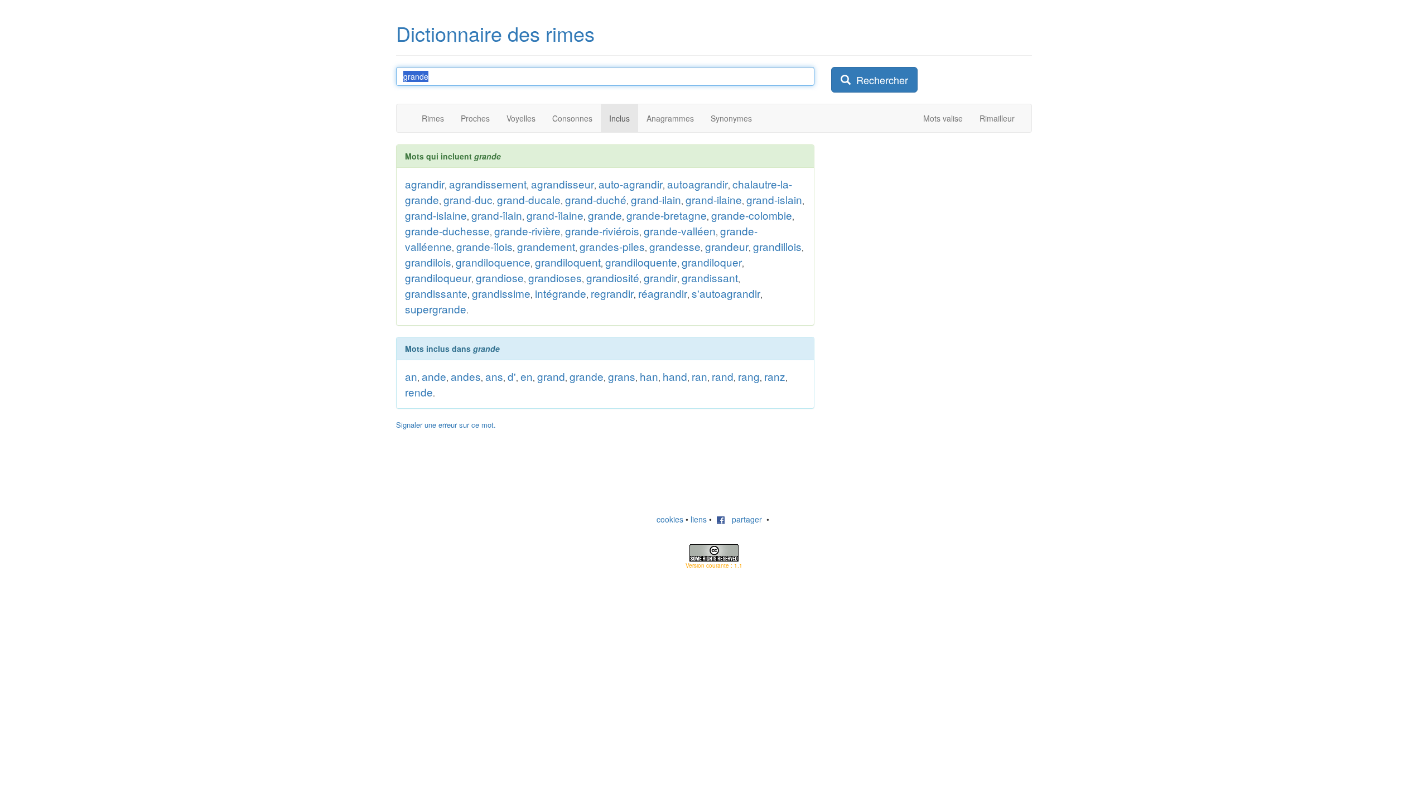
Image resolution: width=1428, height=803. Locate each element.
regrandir (612, 293)
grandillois (777, 246)
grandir (660, 277)
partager (743, 519)
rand (723, 376)
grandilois (428, 261)
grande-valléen (680, 230)
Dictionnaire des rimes (495, 33)
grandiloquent (568, 261)
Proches (475, 118)
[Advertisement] (914, 214)
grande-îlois (484, 246)
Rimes (433, 118)
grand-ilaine (714, 199)
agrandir (425, 183)
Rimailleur (997, 118)
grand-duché (595, 199)
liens (699, 519)
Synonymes (731, 118)
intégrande (560, 293)
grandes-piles (612, 246)
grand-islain (774, 199)
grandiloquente (641, 261)
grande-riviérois (602, 230)
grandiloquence (493, 261)
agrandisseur (562, 183)
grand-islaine (436, 214)
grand (551, 376)
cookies (670, 519)
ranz (774, 376)
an (411, 376)
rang (749, 376)
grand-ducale (529, 199)
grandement (546, 246)
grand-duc (468, 199)
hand (675, 376)
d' (512, 376)
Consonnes (572, 118)
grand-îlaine (555, 214)
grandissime (501, 293)
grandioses (555, 277)
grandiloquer (712, 261)
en (526, 376)
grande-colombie (751, 214)
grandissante (436, 293)
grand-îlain (496, 214)
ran (699, 376)
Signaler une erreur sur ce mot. (446, 424)
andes (466, 376)
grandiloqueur (438, 277)
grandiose (500, 277)
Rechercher (879, 79)
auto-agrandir (631, 183)
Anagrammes (670, 118)
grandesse (675, 246)
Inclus (619, 118)
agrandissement (488, 183)
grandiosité (612, 277)
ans (494, 376)
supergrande (435, 308)
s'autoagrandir (726, 293)
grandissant (710, 277)
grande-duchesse (447, 230)
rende (419, 391)
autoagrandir (697, 183)
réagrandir (662, 293)
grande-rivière (527, 230)
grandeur (727, 246)
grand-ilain (656, 199)
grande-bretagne (666, 214)
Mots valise (943, 118)
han (649, 376)
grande (605, 214)
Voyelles (521, 118)
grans (621, 376)
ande (434, 376)
